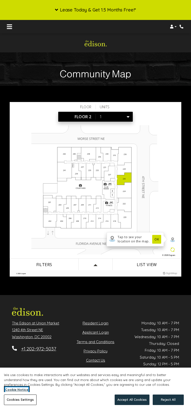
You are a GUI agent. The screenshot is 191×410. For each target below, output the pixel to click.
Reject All (168, 400)
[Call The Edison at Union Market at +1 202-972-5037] (182, 26)
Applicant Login (95, 332)
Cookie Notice (16, 390)
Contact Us (95, 360)
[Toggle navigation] (9, 26)
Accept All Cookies (132, 400)
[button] (95, 10)
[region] (95, 389)
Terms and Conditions (95, 341)
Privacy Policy (95, 350)
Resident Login (95, 322)
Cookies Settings (20, 400)
